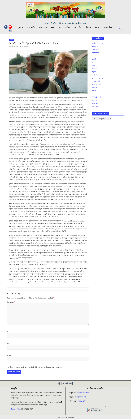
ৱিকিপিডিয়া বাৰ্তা (96, 97)
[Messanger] (10, 30)
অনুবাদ (94, 72)
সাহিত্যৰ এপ (95, 47)
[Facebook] (6, 27)
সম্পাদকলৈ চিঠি (96, 75)
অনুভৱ (93, 66)
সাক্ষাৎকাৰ (43, 27)
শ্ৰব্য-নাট (94, 91)
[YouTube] (10, 27)
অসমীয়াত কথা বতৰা (83, 393)
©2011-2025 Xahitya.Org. (65, 417)
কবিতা (67, 27)
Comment (11, 302)
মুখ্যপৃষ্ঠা (20, 27)
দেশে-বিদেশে (95, 50)
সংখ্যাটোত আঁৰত (96, 85)
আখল (93, 56)
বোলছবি (11, 40)
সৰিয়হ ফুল (95, 104)
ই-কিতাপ (94, 88)
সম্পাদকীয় (31, 27)
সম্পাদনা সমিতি (96, 81)
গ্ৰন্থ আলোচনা (95, 53)
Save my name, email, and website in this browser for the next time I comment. (36, 367)
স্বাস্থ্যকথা (94, 69)
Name (9, 332)
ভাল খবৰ (94, 100)
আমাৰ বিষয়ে (108, 27)
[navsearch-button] (121, 29)
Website (9, 355)
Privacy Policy (16, 409)
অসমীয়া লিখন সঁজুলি (97, 43)
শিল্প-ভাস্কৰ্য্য (95, 107)
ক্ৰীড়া (93, 62)
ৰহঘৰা (97, 27)
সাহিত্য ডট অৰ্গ (81, 397)
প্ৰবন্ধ (53, 27)
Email (9, 343)
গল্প (60, 27)
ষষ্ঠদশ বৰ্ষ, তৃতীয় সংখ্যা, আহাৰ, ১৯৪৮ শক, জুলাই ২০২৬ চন (65, 23)
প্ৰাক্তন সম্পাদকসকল (97, 78)
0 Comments (25, 47)
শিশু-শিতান (95, 94)
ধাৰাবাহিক (77, 27)
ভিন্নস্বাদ (88, 27)
